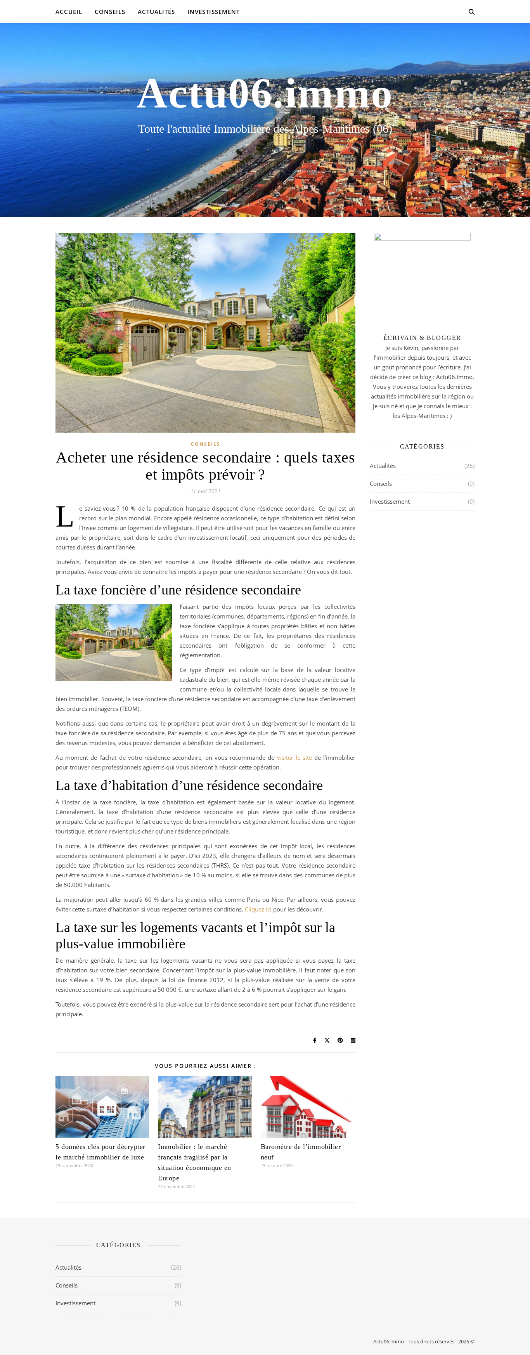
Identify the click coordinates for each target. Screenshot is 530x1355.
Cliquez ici (258, 909)
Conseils (110, 12)
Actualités (156, 12)
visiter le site (294, 757)
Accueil (68, 12)
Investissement (213, 12)
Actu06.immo (265, 93)
